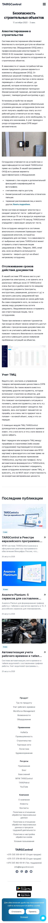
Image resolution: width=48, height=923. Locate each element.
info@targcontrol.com (24, 867)
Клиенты (24, 804)
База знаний (24, 774)
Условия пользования (24, 841)
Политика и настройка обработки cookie (24, 835)
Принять (32, 911)
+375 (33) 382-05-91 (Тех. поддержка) (24, 863)
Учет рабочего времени (24, 707)
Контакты (24, 808)
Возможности (24, 715)
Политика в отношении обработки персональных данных (24, 815)
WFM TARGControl (24, 778)
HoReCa (24, 732)
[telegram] (17, 871)
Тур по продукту (24, 703)
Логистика (24, 749)
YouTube (24, 787)
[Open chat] (43, 918)
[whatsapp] (26, 871)
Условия (24, 917)
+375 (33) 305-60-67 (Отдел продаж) (24, 854)
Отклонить (17, 911)
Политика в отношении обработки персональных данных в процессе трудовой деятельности (24, 826)
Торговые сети (24, 745)
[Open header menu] (44, 4)
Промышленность (24, 736)
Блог (24, 770)
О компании (24, 800)
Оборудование (24, 719)
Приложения (24, 766)
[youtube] (31, 871)
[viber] (21, 871)
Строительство (24, 740)
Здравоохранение (24, 753)
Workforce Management (24, 711)
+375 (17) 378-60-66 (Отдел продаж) (24, 858)
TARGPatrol (24, 782)
